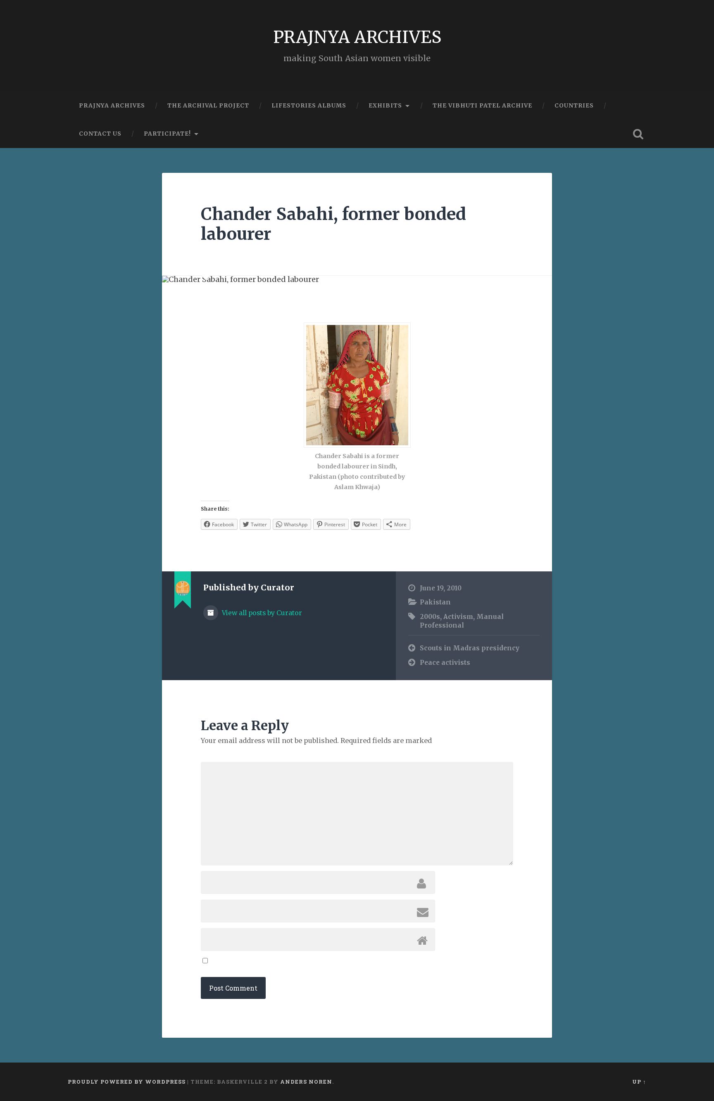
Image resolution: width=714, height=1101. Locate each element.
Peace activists (445, 662)
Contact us (100, 133)
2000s (430, 617)
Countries (574, 105)
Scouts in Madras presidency (469, 648)
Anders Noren (306, 1081)
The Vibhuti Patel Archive (482, 105)
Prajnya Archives (112, 105)
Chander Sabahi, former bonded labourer (333, 224)
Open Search (638, 134)
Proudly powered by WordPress (127, 1081)
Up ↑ (639, 1081)
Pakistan (435, 602)
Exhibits (385, 105)
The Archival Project (208, 105)
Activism (458, 617)
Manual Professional (462, 621)
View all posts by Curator (261, 613)
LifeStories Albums (308, 105)
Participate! (167, 133)
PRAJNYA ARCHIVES (357, 37)
